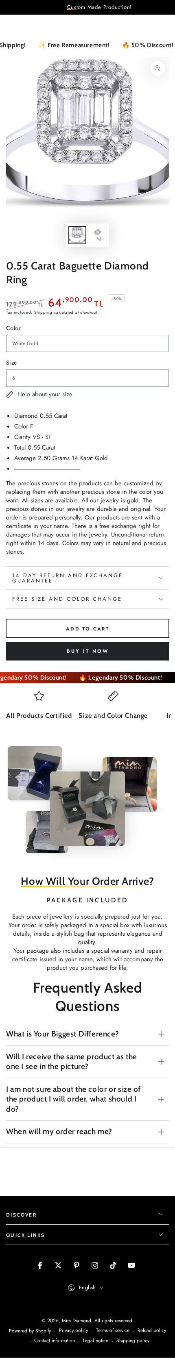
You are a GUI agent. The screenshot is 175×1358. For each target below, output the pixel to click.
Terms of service (112, 1330)
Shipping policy (132, 1340)
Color (13, 328)
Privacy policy (73, 1330)
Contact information (54, 1340)
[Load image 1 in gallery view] (77, 235)
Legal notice (95, 1340)
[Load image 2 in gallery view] (98, 235)
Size (11, 363)
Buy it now (88, 651)
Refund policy (152, 1330)
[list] (87, 713)
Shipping (43, 312)
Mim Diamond (76, 1320)
